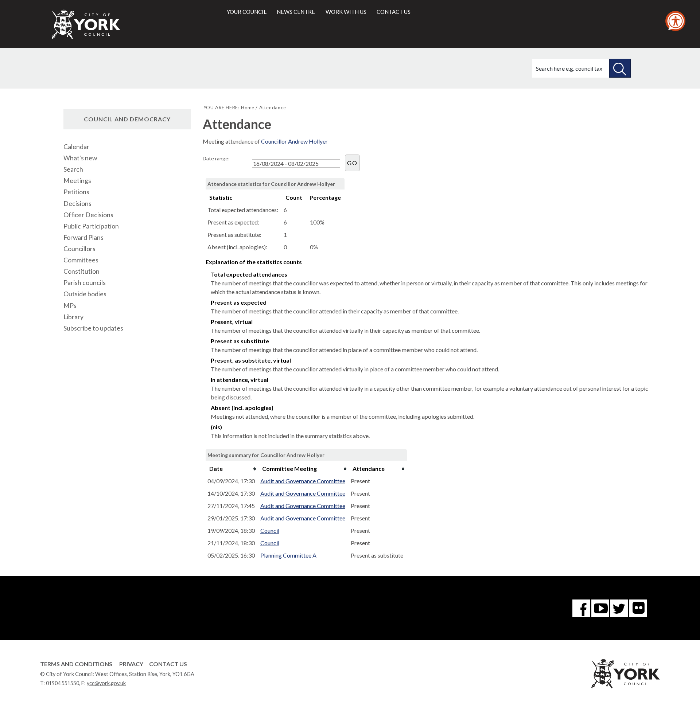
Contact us (394, 11)
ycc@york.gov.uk (106, 683)
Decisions (77, 203)
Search (73, 169)
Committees (80, 260)
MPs (70, 305)
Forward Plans (83, 237)
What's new (80, 158)
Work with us (346, 11)
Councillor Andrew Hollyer (294, 141)
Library (73, 317)
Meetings (77, 180)
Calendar (76, 147)
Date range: (216, 158)
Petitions (76, 192)
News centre (296, 11)
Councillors (79, 249)
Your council (247, 11)
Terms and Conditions (76, 663)
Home (247, 107)
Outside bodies (84, 294)
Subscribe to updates (93, 328)
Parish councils (84, 282)
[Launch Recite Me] (675, 21)
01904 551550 (62, 683)
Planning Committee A (288, 555)
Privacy (131, 663)
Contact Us (168, 663)
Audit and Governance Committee (302, 480)
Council (269, 530)
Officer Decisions (88, 215)
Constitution (81, 271)
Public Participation (91, 226)
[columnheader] (232, 468)
